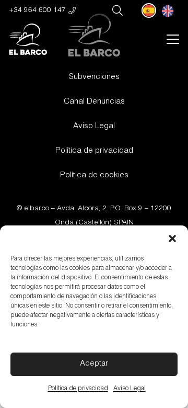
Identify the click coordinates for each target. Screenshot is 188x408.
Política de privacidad (78, 389)
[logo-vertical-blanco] (28, 39)
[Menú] (172, 39)
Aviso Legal (129, 389)
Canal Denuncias (94, 102)
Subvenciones (94, 77)
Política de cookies (94, 175)
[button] (172, 238)
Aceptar (94, 364)
